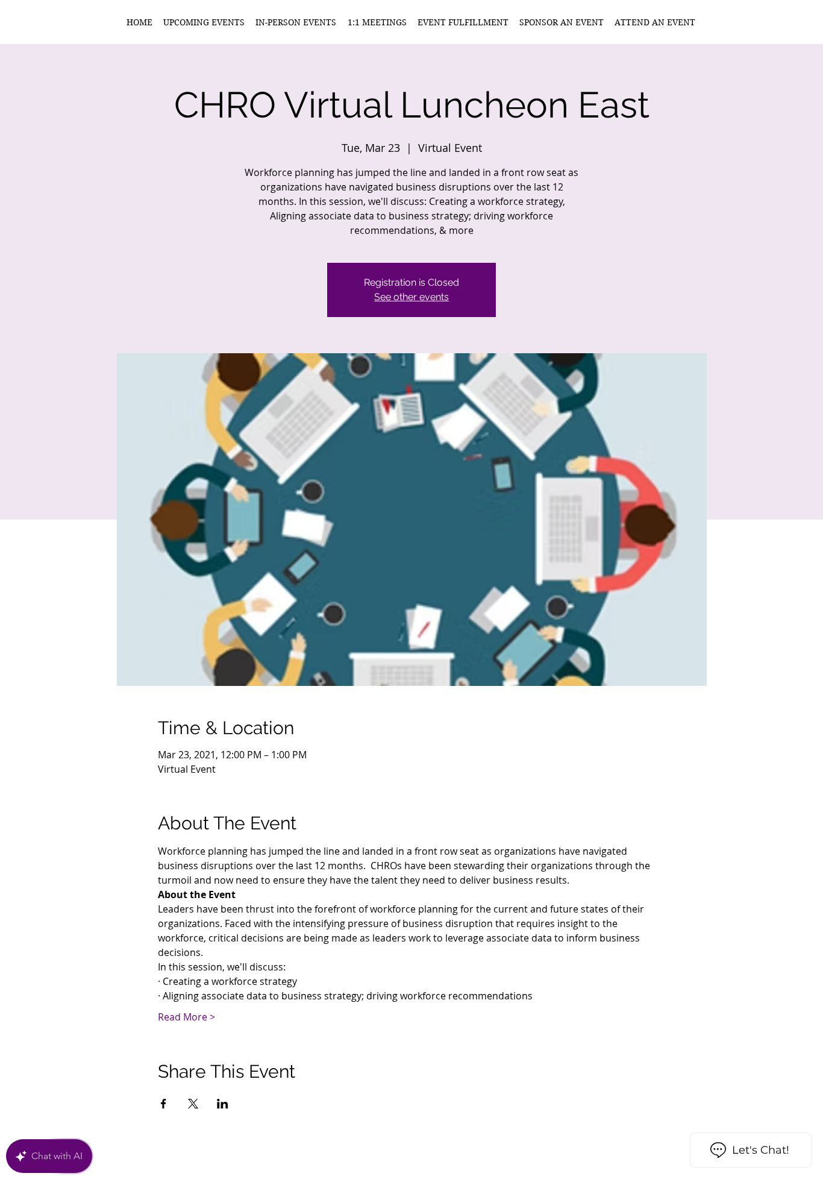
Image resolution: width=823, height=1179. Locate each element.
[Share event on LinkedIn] (222, 1103)
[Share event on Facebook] (163, 1103)
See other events (411, 297)
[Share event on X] (193, 1103)
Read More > (186, 1016)
